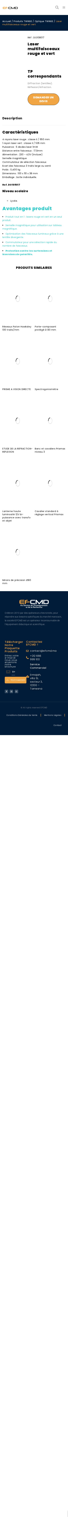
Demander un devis (43, 99)
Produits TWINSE (23, 21)
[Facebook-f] (6, 691)
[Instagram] (11, 691)
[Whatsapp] (16, 691)
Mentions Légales (52, 715)
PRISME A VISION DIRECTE (16, 389)
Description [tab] (12, 118)
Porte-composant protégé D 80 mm (45, 328)
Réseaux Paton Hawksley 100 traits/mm (16, 328)
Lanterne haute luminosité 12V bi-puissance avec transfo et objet (16, 516)
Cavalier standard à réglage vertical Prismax (49, 513)
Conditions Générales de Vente (21, 715)
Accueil (6, 21)
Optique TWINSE (44, 21)
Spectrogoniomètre (46, 389)
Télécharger (17, 680)
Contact (58, 725)
